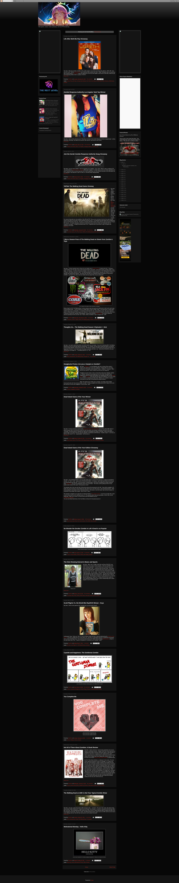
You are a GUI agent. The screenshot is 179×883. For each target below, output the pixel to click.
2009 (122, 198)
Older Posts (112, 867)
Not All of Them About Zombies (100, 757)
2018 (122, 181)
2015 (122, 186)
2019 (122, 179)
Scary (77, 819)
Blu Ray (74, 81)
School (91, 595)
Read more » (66, 76)
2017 (122, 183)
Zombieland (97, 440)
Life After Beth (77, 72)
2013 (122, 190)
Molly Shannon (105, 81)
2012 (122, 192)
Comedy (78, 81)
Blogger (91, 880)
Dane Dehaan (83, 81)
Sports (94, 595)
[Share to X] (100, 79)
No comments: (90, 79)
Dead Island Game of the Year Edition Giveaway (81, 448)
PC (75, 231)
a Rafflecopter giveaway (68, 497)
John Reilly (93, 81)
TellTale (84, 231)
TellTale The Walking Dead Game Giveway (79, 186)
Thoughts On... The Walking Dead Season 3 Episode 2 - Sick (85, 327)
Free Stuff (88, 81)
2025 (122, 162)
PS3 (78, 231)
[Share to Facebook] (101, 79)
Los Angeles (81, 146)
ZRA (97, 146)
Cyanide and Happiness (75, 689)
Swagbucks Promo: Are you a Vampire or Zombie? (82, 364)
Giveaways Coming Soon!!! (45, 130)
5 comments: (91, 317)
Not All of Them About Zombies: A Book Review (81, 747)
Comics (68, 554)
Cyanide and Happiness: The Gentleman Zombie (81, 653)
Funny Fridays (73, 554)
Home (86, 867)
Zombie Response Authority (77, 169)
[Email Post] (95, 79)
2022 (122, 173)
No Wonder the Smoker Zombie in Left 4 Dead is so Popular (85, 528)
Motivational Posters (79, 862)
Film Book (75, 73)
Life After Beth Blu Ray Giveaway (76, 39)
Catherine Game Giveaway (51, 108)
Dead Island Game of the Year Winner (77, 397)
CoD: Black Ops (70, 595)
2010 (122, 196)
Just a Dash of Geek (96, 493)
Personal (87, 595)
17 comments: (87, 176)
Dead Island (69, 440)
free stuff (88, 376)
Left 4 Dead (86, 554)
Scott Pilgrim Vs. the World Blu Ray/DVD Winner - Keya (84, 603)
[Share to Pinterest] (102, 79)
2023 (122, 171)
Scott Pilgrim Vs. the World (76, 645)
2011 (122, 194)
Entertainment (72, 356)
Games (73, 231)
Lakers (76, 146)
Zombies (65, 82)
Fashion (68, 146)
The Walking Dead (89, 231)
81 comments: (90, 230)
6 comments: (90, 387)
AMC (68, 356)
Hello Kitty (69, 862)
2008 (122, 200)
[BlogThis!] (98, 79)
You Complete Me (70, 696)
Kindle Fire (81, 785)
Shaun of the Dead (82, 440)
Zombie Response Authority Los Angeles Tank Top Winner (85, 92)
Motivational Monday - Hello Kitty (75, 827)
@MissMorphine (106, 638)
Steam (80, 231)
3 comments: (88, 354)
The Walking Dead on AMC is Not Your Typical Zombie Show (85, 793)
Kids (81, 595)
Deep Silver (74, 521)
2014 (122, 188)
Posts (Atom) (92, 871)
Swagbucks (87, 366)
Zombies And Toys (98, 319)
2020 (122, 177)
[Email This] (97, 79)
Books (77, 785)
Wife (85, 862)
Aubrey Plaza (69, 81)
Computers (69, 319)
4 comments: (87, 552)
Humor (81, 554)
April (123, 163)
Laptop (76, 319)
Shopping (86, 146)
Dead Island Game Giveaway (51, 100)
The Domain (122, 207)
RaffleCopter (111, 81)
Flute (75, 595)
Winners (90, 146)
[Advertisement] (49, 156)
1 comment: (86, 643)
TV (90, 356)
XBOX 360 (96, 231)
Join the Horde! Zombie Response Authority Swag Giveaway (85, 154)
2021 (122, 175)
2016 (122, 184)
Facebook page (99, 313)
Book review (73, 785)
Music (84, 595)
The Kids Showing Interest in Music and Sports (80, 562)
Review (99, 785)
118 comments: (88, 519)
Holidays (72, 739)
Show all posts (97, 31)
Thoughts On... (87, 356)
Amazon (68, 389)
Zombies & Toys (96, 268)
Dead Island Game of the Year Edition (91, 428)
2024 (122, 169)
